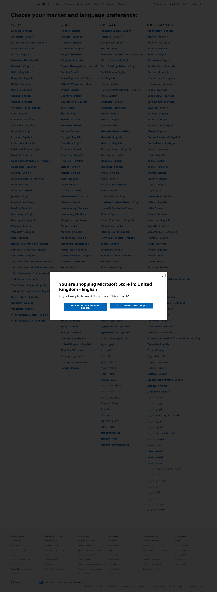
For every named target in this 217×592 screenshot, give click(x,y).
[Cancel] (162, 276)
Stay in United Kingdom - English (85, 307)
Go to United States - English (131, 305)
